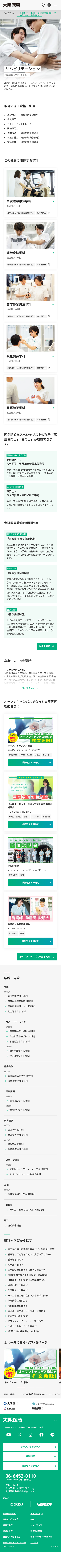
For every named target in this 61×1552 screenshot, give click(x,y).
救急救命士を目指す (18, 1300)
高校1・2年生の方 (11, 1519)
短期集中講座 (14, 1225)
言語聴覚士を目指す (18, 1290)
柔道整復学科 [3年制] (18, 1135)
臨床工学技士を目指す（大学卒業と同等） (29, 1295)
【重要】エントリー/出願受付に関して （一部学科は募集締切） (37, 14)
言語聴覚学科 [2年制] (19, 1041)
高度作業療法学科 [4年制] (22, 1036)
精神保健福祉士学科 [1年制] (21, 1194)
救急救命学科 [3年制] (18, 1081)
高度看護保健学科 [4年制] (20, 1001)
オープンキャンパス (30, 1446)
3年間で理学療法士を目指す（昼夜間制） (28, 1275)
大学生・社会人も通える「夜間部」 (27, 1210)
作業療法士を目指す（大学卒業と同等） (28, 1280)
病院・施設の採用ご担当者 (14, 1542)
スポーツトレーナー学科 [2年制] (25, 1174)
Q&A (32, 1519)
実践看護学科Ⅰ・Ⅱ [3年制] (21, 1006)
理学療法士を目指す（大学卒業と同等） (28, 1270)
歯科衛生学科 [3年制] (19, 1100)
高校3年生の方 (9, 1513)
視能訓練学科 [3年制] (19, 1056)
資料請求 (30, 1456)
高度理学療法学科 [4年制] (22, 1031)
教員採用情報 (36, 1531)
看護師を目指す (15, 1259)
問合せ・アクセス (30, 1465)
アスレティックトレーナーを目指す (25, 1321)
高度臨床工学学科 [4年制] (20, 1075)
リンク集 (34, 1542)
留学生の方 (8, 1525)
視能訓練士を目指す (18, 1285)
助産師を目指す (15, 1265)
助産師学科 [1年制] (17, 1011)
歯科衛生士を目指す (18, 1306)
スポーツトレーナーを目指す (22, 1326)
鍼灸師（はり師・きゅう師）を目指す (26, 1311)
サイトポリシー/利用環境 (41, 1537)
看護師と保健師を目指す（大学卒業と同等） (30, 1254)
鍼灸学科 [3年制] (16, 1130)
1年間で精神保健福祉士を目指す (24, 1331)
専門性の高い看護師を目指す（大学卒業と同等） (32, 1249)
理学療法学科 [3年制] (19, 1050)
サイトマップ (36, 1525)
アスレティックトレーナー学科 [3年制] (28, 1169)
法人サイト (35, 1513)
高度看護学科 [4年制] (18, 996)
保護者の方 (8, 1531)
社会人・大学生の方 (11, 1537)
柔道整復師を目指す (18, 1316)
